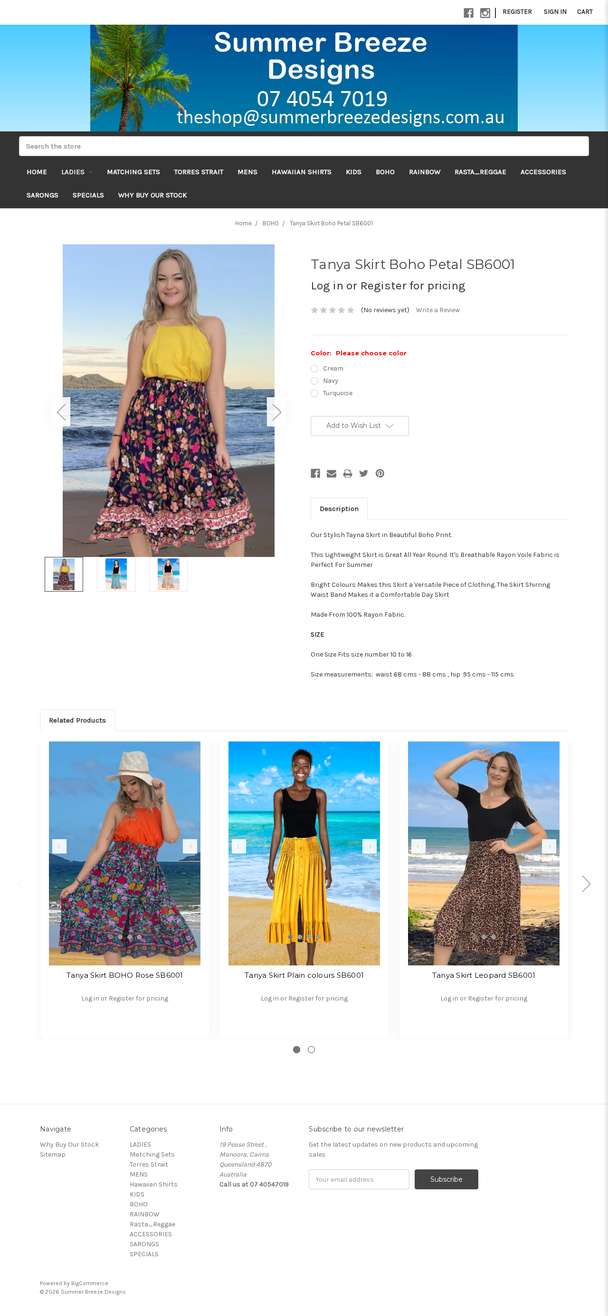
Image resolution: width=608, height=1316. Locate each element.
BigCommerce (89, 1283)
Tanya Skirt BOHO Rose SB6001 (124, 975)
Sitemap (53, 1154)
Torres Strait (198, 171)
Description (339, 508)
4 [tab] (139, 937)
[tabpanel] (125, 890)
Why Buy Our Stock (152, 195)
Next (276, 411)
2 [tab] (120, 937)
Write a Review (438, 310)
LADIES (73, 171)
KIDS (353, 171)
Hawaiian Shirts (302, 171)
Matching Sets (133, 171)
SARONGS (42, 195)
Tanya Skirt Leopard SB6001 (484, 975)
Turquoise (337, 393)
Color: (359, 353)
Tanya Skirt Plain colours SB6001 (304, 975)
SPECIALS (88, 195)
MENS (247, 171)
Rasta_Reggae (480, 171)
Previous (60, 411)
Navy (330, 381)
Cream (333, 368)
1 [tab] (110, 937)
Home (37, 171)
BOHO (385, 171)
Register (517, 12)
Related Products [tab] (77, 720)
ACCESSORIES (543, 171)
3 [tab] (129, 937)
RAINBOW (424, 171)
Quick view (125, 853)
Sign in (555, 12)
